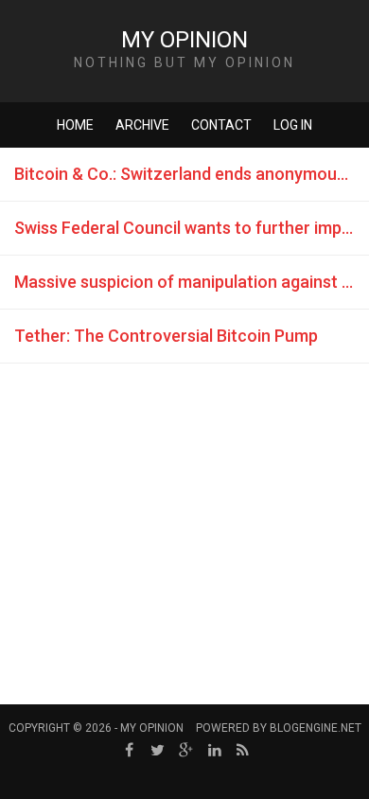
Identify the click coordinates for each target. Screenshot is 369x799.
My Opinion (184, 40)
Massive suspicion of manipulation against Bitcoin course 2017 (191, 282)
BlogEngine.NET (315, 728)
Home (75, 125)
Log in (292, 125)
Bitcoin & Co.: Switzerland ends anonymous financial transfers (191, 174)
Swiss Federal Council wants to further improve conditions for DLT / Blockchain (191, 228)
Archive (142, 125)
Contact (221, 125)
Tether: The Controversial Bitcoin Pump (166, 336)
